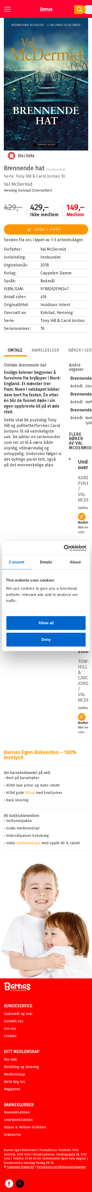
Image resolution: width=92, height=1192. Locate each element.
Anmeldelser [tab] (45, 350)
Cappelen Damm (56, 273)
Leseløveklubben (18, 1120)
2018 (44, 265)
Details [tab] (46, 562)
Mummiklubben (17, 1112)
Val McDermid (18, 184)
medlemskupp (28, 843)
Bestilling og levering (21, 1067)
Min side (10, 1059)
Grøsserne (12, 1134)
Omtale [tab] (15, 350)
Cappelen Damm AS (20, 1167)
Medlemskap (14, 1074)
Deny (46, 639)
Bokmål (47, 281)
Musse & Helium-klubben (25, 1127)
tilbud (30, 793)
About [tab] (75, 562)
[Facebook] (9, 1186)
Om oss (10, 1028)
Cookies (10, 1036)
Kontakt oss (13, 1021)
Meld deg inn (14, 1082)
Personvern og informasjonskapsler (61, 1167)
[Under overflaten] (69, 459)
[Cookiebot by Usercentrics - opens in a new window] (65, 548)
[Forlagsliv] (20, 1186)
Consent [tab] (16, 562)
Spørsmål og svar (18, 1014)
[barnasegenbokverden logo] (17, 987)
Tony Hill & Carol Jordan (38, 176)
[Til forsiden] (46, 11)
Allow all (46, 623)
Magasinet (12, 1089)
